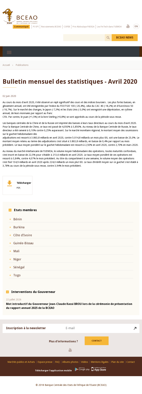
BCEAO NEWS (124, 37)
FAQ (57, 362)
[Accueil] (20, 16)
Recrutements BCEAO (51, 26)
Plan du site (117, 362)
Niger (17, 259)
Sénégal (18, 267)
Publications (22, 65)
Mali (16, 251)
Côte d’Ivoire (22, 235)
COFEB (67, 26)
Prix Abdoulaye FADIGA (83, 26)
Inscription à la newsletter (26, 328)
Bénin (17, 219)
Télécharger (24, 185)
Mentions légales (99, 362)
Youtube (128, 26)
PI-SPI (36, 26)
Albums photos (70, 362)
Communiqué (21, 26)
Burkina (18, 227)
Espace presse (45, 362)
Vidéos (84, 362)
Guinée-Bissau (23, 243)
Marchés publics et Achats (21, 362)
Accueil (6, 65)
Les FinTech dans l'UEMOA (109, 26)
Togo (17, 275)
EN (136, 26)
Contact (97, 341)
